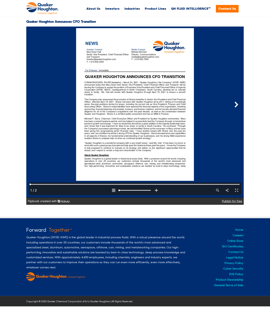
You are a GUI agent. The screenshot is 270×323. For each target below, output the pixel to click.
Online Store (235, 241)
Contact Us (235, 252)
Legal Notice (234, 257)
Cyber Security (233, 268)
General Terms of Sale (228, 285)
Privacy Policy (234, 263)
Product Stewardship (229, 279)
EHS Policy (236, 274)
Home (239, 230)
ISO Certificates (232, 246)
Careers (238, 235)
